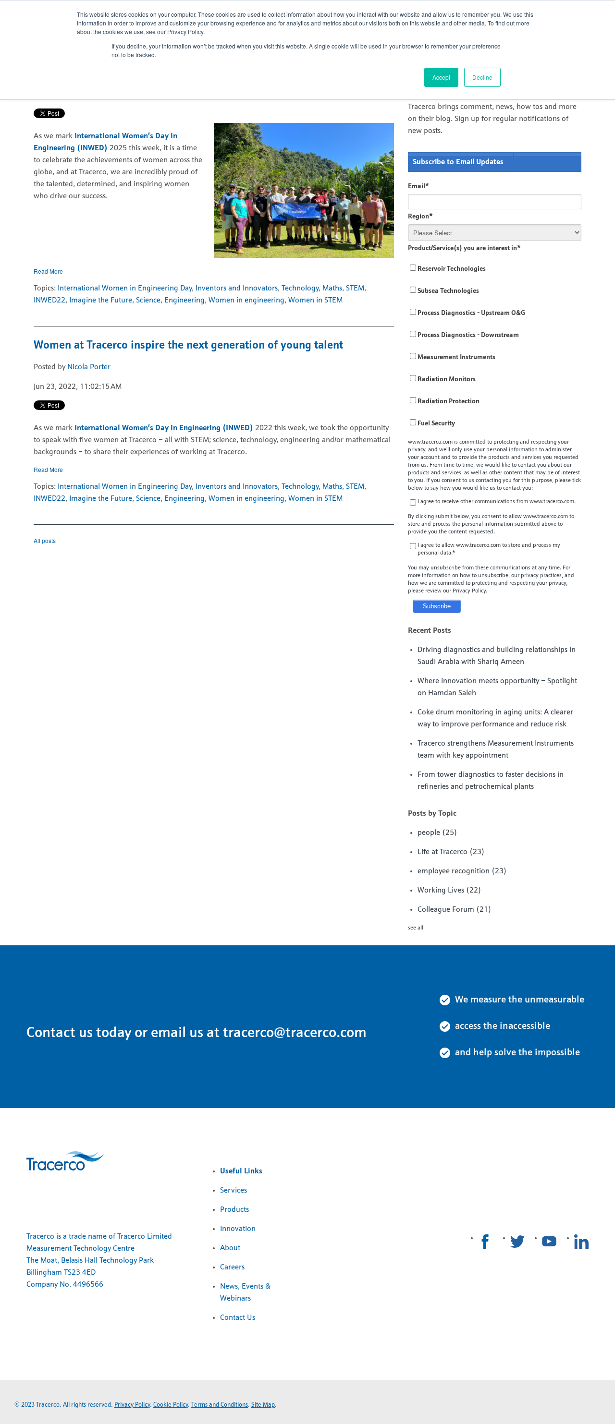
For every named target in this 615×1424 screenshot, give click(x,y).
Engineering (184, 300)
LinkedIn (581, 1241)
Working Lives (449, 890)
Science (148, 300)
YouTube (549, 1241)
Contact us (59, 1033)
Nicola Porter (89, 367)
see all (415, 928)
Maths (332, 288)
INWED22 (49, 300)
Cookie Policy (170, 1405)
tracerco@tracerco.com (295, 1033)
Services (233, 1191)
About (230, 1248)
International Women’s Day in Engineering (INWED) (163, 428)
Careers (232, 1267)
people (437, 833)
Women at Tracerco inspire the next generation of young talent (188, 345)
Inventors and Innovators (237, 288)
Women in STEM (315, 300)
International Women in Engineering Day (125, 288)
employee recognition (462, 871)
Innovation (238, 1229)
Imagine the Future (100, 300)
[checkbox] (494, 346)
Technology (300, 288)
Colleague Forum (455, 910)
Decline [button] (482, 77)
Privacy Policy (132, 1405)
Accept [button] (441, 77)
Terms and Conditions (219, 1405)
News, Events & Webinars (245, 1293)
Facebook (485, 1241)
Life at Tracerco (451, 852)
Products (234, 1210)
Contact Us (237, 1318)
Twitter (517, 1241)
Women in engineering (246, 300)
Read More (48, 271)
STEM (355, 288)
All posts (45, 540)
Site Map (263, 1405)
